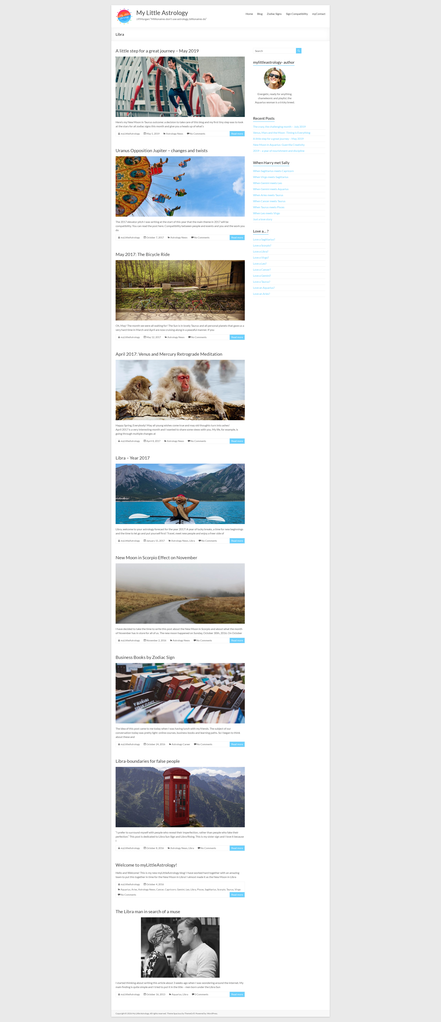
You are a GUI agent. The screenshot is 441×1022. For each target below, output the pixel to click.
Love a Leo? (259, 263)
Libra (192, 540)
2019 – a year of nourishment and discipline (278, 150)
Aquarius (125, 889)
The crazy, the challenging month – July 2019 (279, 126)
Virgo (238, 889)
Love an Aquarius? (264, 287)
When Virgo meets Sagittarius (270, 177)
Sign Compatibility (297, 13)
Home (249, 13)
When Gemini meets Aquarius (271, 189)
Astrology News (174, 133)
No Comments (197, 133)
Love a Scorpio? (262, 245)
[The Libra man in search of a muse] (180, 919)
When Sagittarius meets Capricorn (273, 170)
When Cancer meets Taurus (269, 201)
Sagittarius (210, 889)
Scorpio (221, 889)
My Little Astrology (162, 12)
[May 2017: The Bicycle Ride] (180, 261)
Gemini (181, 889)
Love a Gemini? (262, 275)
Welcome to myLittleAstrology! (146, 865)
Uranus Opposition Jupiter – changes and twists (162, 150)
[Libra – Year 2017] (180, 465)
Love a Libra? (260, 251)
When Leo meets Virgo (266, 213)
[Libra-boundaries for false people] (180, 768)
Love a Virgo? (261, 257)
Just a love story (262, 219)
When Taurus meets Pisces (268, 207)
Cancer (160, 889)
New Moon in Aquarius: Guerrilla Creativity (279, 144)
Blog (260, 13)
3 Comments (201, 994)
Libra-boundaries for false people (148, 761)
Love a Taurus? (261, 281)
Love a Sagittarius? (264, 239)
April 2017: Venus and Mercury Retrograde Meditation (169, 354)
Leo (187, 889)
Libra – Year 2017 (133, 458)
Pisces (200, 889)
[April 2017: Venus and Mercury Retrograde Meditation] (180, 361)
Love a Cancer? (262, 269)
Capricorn (170, 889)
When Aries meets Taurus (268, 195)
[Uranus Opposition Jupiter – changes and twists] (180, 158)
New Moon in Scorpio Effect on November (156, 557)
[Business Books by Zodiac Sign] (180, 664)
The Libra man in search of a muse (148, 911)
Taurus (230, 889)
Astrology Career (181, 744)
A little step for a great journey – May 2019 (157, 50)
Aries (134, 889)
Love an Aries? (261, 293)
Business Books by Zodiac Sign (145, 657)
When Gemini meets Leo (267, 183)
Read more (237, 133)
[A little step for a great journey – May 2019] (180, 58)
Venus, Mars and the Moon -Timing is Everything (281, 132)
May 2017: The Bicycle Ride (143, 254)
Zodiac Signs (274, 13)
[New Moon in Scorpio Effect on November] (180, 565)
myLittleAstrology (130, 133)
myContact (318, 13)
